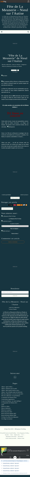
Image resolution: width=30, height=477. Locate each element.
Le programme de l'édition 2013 (9, 402)
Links (2, 404)
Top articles (7, 434)
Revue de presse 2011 (6, 411)
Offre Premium (20, 436)
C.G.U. (22, 434)
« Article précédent (6, 194)
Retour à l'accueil (15, 197)
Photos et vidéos (5, 406)
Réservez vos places (6, 410)
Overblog (23, 429)
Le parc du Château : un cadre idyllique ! (11, 401)
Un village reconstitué (6, 419)
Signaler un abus (17, 434)
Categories (23, 64)
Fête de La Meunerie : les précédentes (10, 395)
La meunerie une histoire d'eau (9, 397)
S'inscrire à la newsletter (7, 208)
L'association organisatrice (8, 399)
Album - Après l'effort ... (7, 386)
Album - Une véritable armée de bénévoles (11, 392)
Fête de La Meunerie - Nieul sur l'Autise (15, 10)
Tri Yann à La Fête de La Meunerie (9, 417)
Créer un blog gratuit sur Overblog (23, 433)
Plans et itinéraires (6, 408)
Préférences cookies (21, 438)
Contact (11, 434)
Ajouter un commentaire (12, 241)
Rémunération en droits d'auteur (11, 436)
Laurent (13, 326)
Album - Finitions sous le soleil (9, 388)
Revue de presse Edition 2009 (8, 415)
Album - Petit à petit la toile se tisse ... (10, 390)
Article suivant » (24, 194)
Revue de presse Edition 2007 (8, 413)
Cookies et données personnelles (10, 438)
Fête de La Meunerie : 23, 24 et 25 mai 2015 (12, 394)
